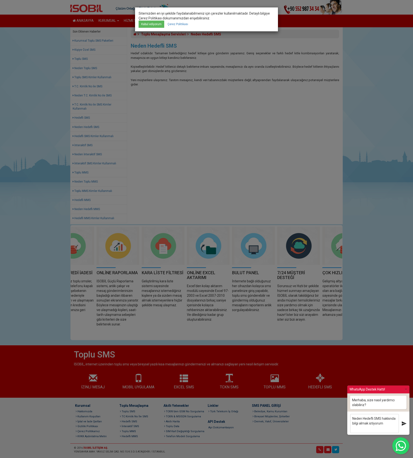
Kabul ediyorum (151, 24)
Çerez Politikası (178, 24)
